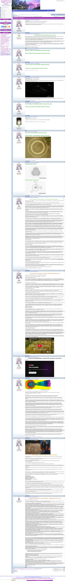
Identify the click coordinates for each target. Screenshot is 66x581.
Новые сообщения (50, 13)
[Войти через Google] (7, 26)
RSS (64, 13)
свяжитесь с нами (50, 578)
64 (39, 63)
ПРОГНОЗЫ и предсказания (4, 34)
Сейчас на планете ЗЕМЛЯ (4, 38)
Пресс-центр (2, 47)
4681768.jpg (31, 100)
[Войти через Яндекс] (5, 26)
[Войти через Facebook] (4, 26)
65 (39, 77)
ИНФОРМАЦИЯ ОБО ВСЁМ (21, 16)
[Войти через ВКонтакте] (2, 26)
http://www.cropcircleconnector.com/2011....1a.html (31, 70)
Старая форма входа (5, 28)
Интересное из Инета (4, 46)
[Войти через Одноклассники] (9, 26)
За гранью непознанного (4, 51)
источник (26, 269)
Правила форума (58, 13)
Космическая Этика (15, 16)
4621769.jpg (31, 160)
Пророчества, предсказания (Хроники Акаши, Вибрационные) (4, 39)
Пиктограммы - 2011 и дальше (38, 16)
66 (39, 102)
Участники (54, 13)
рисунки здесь (27, 394)
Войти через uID (5, 24)
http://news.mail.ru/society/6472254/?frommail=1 (34, 45)
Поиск (62, 13)
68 (37, 131)
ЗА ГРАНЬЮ (2, 52)
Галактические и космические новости (6, 48)
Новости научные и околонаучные (5, 37)
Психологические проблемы (5, 54)
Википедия (39, 509)
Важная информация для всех (5, 49)
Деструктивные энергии (4, 41)
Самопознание (2, 35)
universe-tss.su (30, 566)
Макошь (19, 49)
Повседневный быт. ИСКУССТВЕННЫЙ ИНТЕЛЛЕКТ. (4, 36)
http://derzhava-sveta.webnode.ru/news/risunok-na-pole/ (35, 436)
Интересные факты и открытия (5, 50)
